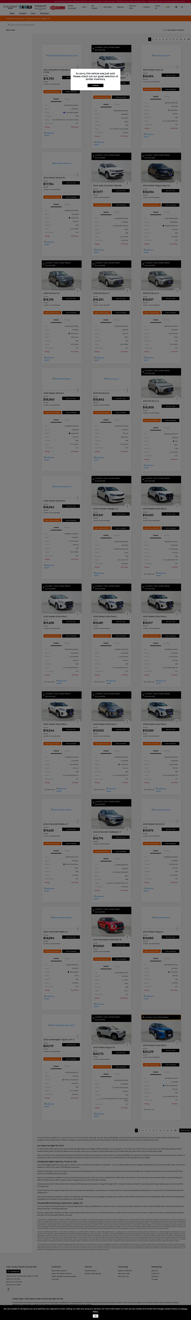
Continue (95, 85)
